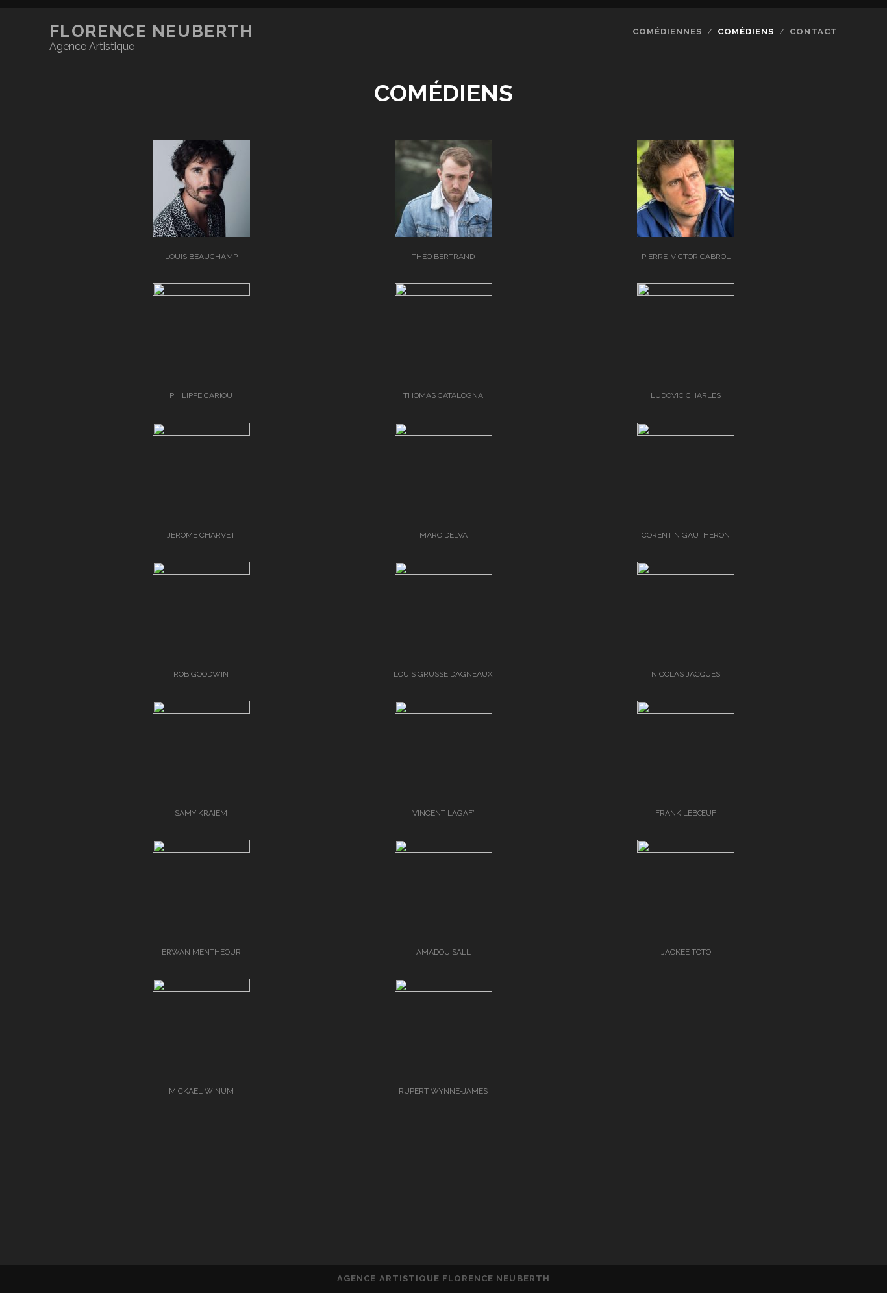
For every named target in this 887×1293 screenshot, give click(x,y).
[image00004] (685, 432)
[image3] (201, 988)
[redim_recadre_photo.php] (443, 292)
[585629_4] (685, 710)
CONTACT (814, 31)
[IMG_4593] (201, 292)
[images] (443, 710)
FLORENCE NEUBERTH (151, 31)
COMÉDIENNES (667, 31)
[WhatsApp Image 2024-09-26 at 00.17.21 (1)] (685, 233)
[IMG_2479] (685, 849)
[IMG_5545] (443, 432)
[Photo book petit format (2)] (443, 849)
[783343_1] (201, 233)
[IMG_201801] (443, 988)
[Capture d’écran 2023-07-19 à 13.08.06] (201, 571)
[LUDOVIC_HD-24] (685, 292)
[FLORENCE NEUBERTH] (443, 1202)
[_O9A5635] (443, 233)
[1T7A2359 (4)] (443, 571)
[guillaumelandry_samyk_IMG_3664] (201, 710)
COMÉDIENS (746, 31)
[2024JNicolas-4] (685, 571)
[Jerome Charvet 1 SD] (201, 432)
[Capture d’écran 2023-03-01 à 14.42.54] (201, 849)
